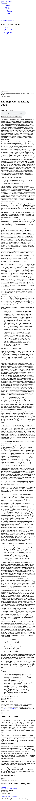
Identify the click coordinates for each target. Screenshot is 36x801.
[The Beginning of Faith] (1, 97)
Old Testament (8, 29)
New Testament (8, 30)
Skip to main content (6, 1)
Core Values (7, 8)
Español (9, 11)
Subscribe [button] (3, 787)
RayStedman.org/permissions (8, 708)
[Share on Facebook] (7, 91)
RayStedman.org (9, 20)
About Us (6, 7)
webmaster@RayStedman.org (8, 796)
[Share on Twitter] (6, 91)
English (6, 10)
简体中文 (10, 13)
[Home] (3, 3)
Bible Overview (8, 27)
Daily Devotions (8, 33)
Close (2, 778)
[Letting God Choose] (1, 108)
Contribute (7, 5)
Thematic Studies (8, 32)
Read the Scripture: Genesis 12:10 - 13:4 (11, 116)
